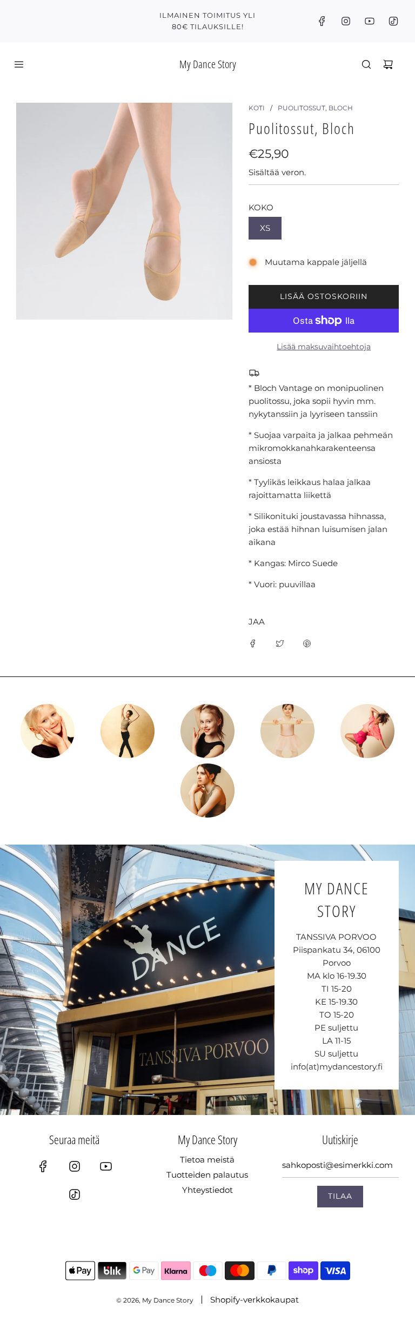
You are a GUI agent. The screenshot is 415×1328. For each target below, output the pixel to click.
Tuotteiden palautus (207, 1175)
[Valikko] (19, 64)
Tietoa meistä (207, 1159)
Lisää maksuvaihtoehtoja (324, 346)
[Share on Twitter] (279, 643)
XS (265, 228)
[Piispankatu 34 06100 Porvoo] (207, 980)
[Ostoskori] (388, 64)
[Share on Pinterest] (306, 643)
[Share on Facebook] (252, 643)
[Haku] (366, 64)
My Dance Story (207, 64)
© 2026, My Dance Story (154, 1300)
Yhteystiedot (207, 1190)
